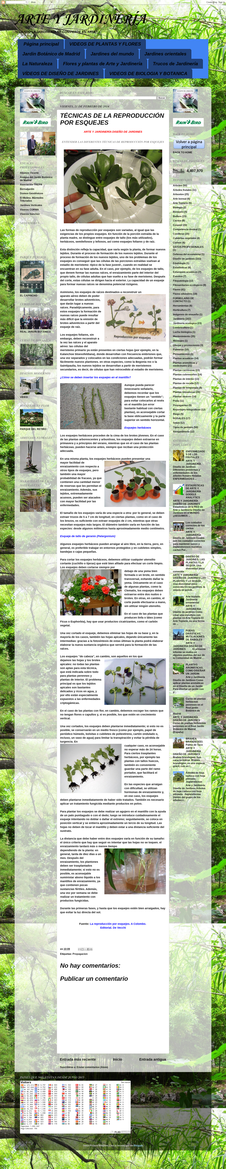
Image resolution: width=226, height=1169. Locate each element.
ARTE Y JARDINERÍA (80, 19)
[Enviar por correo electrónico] (79, 949)
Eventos (178, 276)
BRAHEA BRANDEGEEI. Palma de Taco (194, 741)
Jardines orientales (165, 53)
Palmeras (178, 349)
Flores (176, 289)
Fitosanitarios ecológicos (187, 285)
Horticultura (180, 310)
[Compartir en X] (85, 949)
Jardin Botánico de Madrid (51, 53)
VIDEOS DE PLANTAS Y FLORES (105, 43)
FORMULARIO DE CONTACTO (183, 300)
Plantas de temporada (185, 387)
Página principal (41, 43)
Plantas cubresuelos (185, 374)
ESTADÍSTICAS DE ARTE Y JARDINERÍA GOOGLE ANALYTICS (195, 491)
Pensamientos (181, 354)
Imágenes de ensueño (186, 314)
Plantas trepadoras (184, 392)
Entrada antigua (152, 1059)
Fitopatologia (180, 280)
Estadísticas (180, 267)
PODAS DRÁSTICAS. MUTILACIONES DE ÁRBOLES (195, 635)
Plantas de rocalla (183, 383)
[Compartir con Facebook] (88, 949)
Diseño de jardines (184, 258)
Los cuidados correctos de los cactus (195, 525)
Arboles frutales (182, 190)
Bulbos (177, 216)
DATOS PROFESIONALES (188, 246)
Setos (176, 422)
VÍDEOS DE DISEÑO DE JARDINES (60, 73)
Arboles (177, 185)
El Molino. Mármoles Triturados (31, 199)
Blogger (138, 1145)
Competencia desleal (185, 229)
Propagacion (80, 953)
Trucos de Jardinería (175, 63)
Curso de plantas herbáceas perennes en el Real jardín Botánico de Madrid (189, 706)
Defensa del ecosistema (187, 254)
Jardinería (179, 318)
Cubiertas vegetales (184, 238)
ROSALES (179, 418)
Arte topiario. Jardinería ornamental (193, 599)
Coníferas (178, 233)
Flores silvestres (182, 293)
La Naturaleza (37, 63)
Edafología (179, 263)
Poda (176, 400)
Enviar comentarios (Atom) (92, 1067)
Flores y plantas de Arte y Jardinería (102, 63)
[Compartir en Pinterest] (91, 949)
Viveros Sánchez (30, 214)
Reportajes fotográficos (186, 409)
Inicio (117, 1059)
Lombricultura (181, 327)
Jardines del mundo (112, 53)
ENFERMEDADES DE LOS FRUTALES (195, 454)
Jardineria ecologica (185, 323)
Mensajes (178, 340)
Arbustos (178, 194)
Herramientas (181, 305)
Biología (178, 207)
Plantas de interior (183, 379)
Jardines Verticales (31, 205)
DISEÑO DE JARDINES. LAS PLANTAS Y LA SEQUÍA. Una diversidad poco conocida (189, 564)
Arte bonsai (179, 198)
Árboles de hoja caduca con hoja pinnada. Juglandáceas (195, 777)
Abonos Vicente (29, 172)
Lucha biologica (182, 332)
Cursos (177, 242)
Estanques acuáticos (185, 272)
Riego (176, 414)
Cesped (177, 225)
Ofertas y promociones (186, 345)
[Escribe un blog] (82, 949)
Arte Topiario (180, 203)
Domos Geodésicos (31, 193)
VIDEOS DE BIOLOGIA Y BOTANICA (148, 73)
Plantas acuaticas (183, 358)
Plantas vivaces (182, 396)
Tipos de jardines (183, 427)
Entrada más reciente (78, 1059)
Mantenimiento (181, 336)
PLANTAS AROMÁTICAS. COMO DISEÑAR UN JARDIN (195, 669)
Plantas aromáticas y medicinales (185, 364)
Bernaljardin (27, 189)
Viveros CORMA (29, 209)
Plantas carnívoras (184, 370)
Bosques (178, 211)
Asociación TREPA (31, 184)
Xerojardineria (181, 431)
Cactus (177, 220)
